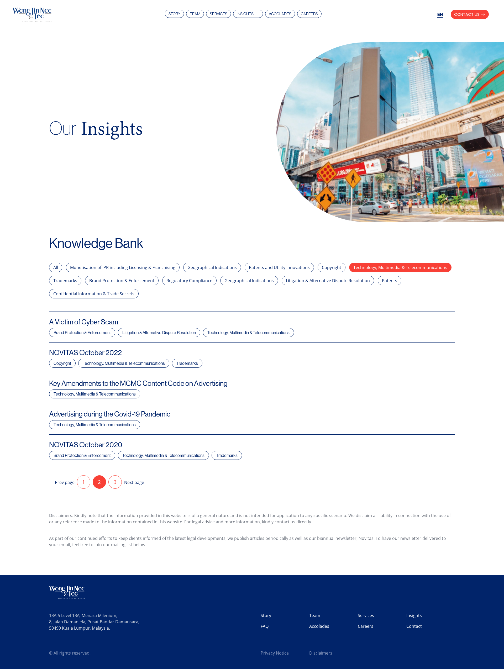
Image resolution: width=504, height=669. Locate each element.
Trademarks (65, 280)
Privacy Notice (275, 653)
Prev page (65, 482)
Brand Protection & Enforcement (121, 280)
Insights (414, 615)
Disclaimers (320, 653)
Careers (365, 626)
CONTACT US (467, 14)
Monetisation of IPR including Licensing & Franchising (122, 267)
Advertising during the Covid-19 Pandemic (109, 418)
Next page (134, 482)
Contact (414, 626)
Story (266, 615)
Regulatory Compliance (189, 280)
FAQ (265, 626)
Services (366, 615)
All (55, 267)
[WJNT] (32, 14)
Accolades (319, 626)
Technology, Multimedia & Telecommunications (400, 267)
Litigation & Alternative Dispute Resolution (328, 280)
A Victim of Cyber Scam (169, 326)
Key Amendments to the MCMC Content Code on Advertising (138, 388)
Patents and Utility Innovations (279, 267)
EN (440, 14)
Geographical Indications (212, 267)
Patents (389, 280)
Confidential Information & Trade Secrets (93, 294)
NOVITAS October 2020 (143, 449)
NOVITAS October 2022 (123, 357)
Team (314, 615)
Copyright (331, 267)
